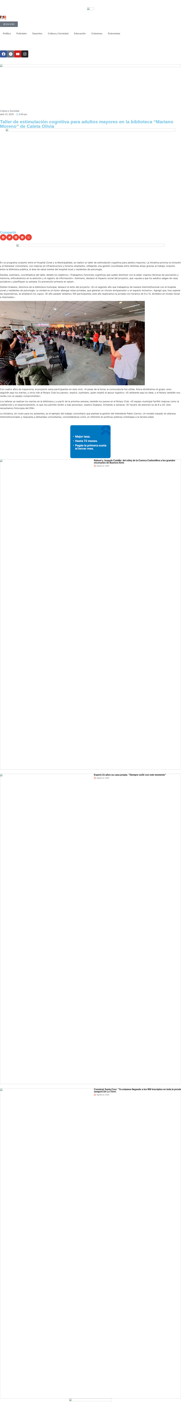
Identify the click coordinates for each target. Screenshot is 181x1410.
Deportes (37, 33)
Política (7, 33)
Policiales (21, 33)
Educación (80, 33)
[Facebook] (3, 53)
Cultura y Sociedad (58, 33)
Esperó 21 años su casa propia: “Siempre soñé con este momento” (130, 775)
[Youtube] (17, 53)
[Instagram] (24, 53)
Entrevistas (114, 33)
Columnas (96, 33)
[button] (3, 237)
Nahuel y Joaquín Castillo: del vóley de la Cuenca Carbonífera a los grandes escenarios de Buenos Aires (134, 461)
